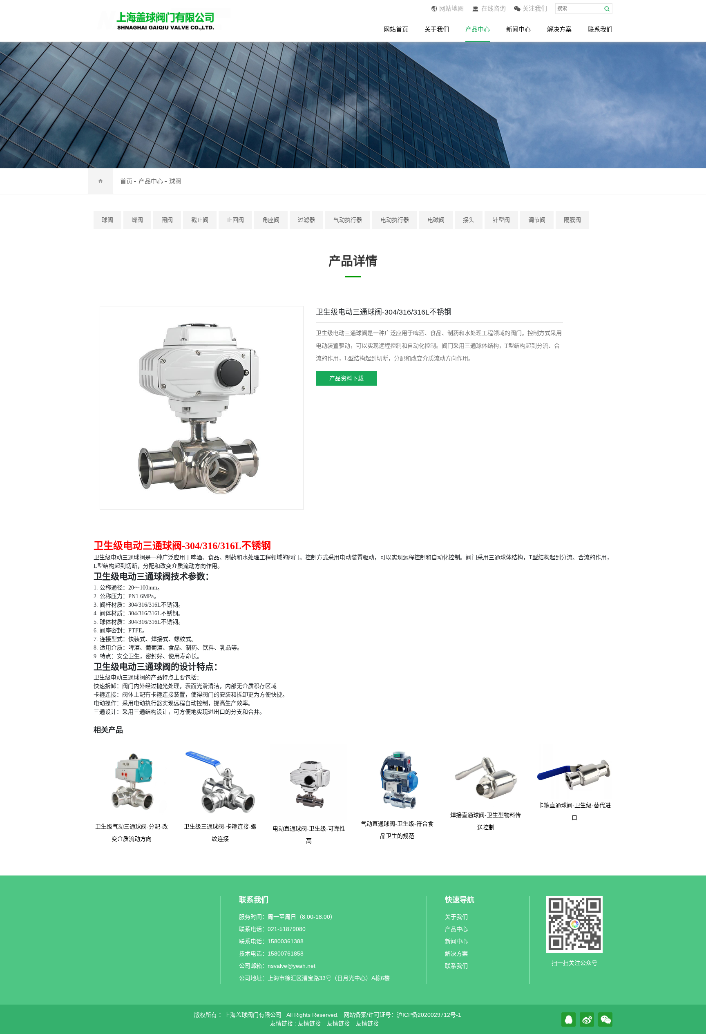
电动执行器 (394, 220)
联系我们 (600, 29)
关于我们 (436, 29)
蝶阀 (137, 220)
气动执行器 (347, 220)
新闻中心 (518, 29)
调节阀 (536, 220)
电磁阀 (436, 220)
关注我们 (535, 8)
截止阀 (199, 220)
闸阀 (167, 220)
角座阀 (270, 220)
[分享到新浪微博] (587, 1019)
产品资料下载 (346, 378)
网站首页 (396, 29)
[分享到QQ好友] (568, 1019)
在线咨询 (493, 8)
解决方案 (559, 29)
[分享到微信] (605, 1019)
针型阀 (501, 220)
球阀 (175, 181)
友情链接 (309, 1023)
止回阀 (235, 220)
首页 (126, 181)
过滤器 (306, 220)
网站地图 (451, 8)
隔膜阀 (572, 220)
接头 (468, 220)
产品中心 (477, 29)
